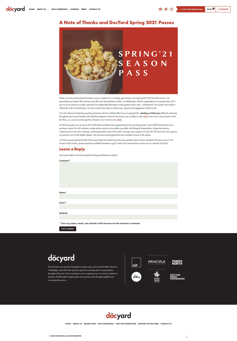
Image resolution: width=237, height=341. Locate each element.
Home (31, 9)
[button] (191, 9)
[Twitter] (166, 9)
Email (63, 203)
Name (63, 192)
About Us (41, 9)
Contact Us (94, 9)
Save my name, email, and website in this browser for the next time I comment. (100, 223)
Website (63, 213)
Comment (65, 161)
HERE (119, 119)
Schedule (74, 9)
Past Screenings (60, 9)
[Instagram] (171, 9)
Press (84, 9)
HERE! (145, 116)
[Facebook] (160, 9)
